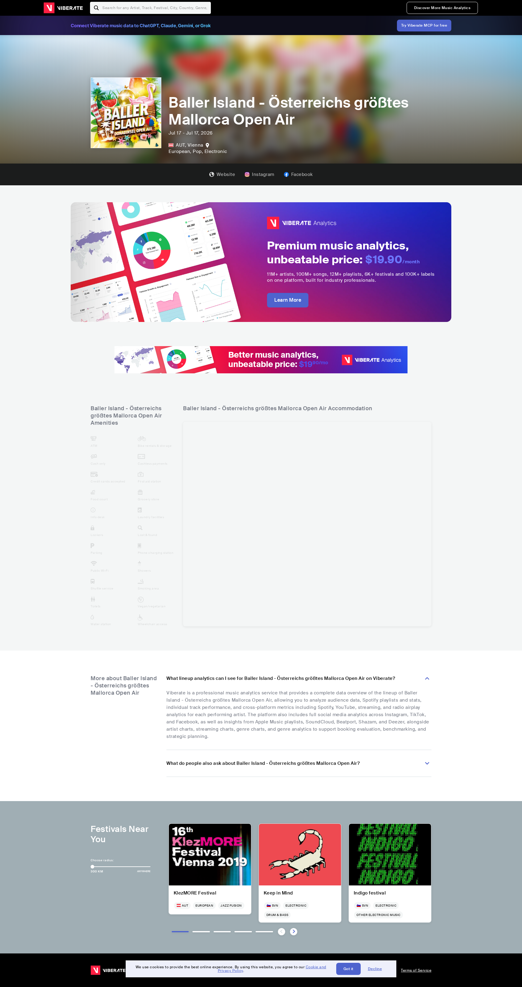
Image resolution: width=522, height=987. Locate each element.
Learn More (287, 300)
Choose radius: (102, 860)
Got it (348, 968)
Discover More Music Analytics (442, 7)
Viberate (63, 7)
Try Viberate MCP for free (424, 25)
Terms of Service (416, 970)
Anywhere (143, 871)
